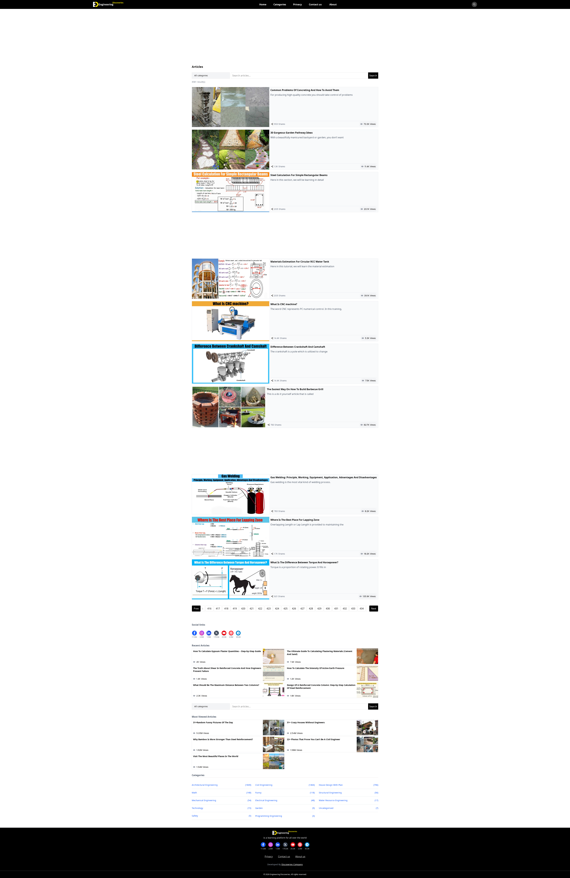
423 (269, 608)
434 (362, 608)
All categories (201, 75)
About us (300, 856)
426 (294, 608)
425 (286, 608)
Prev (196, 608)
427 (302, 608)
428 (311, 608)
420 (243, 608)
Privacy (269, 856)
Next (373, 608)
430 (328, 608)
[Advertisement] (281, 40)
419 (235, 608)
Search (373, 75)
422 (260, 608)
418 (226, 608)
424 (277, 608)
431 (336, 608)
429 (319, 608)
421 (252, 608)
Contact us (284, 856)
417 (218, 608)
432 (345, 608)
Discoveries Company (292, 864)
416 (209, 608)
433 (353, 608)
